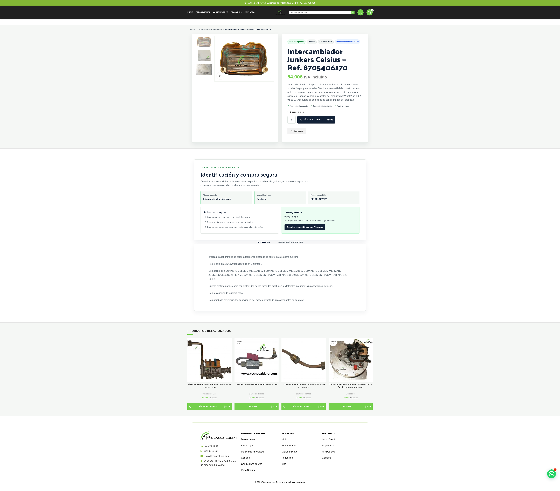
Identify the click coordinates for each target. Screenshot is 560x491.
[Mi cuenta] (360, 12)
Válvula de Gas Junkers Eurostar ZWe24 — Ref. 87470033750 (209, 386)
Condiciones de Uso (251, 464)
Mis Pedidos (328, 451)
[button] (209, 406)
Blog (283, 464)
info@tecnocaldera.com (217, 456)
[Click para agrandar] (220, 75)
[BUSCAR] (353, 12)
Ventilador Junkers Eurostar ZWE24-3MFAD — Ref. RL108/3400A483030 (350, 386)
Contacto (326, 458)
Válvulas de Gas (209, 394)
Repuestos (287, 458)
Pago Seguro (248, 470)
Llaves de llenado (256, 394)
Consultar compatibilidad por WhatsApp (305, 227)
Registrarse (328, 445)
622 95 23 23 (211, 451)
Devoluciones (248, 439)
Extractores (350, 394)
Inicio (192, 29)
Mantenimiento (289, 451)
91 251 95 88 (211, 445)
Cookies (245, 458)
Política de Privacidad (252, 451)
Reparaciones (288, 445)
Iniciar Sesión (329, 439)
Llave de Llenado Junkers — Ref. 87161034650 (256, 384)
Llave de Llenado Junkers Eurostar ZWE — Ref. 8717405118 (303, 386)
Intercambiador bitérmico (210, 29)
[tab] (263, 242)
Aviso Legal (247, 445)
